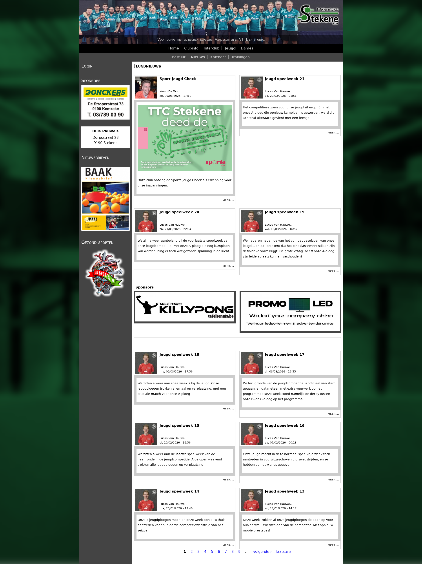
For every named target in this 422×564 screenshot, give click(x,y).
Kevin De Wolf (170, 91)
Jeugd (230, 48)
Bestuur (179, 57)
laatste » (283, 551)
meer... (228, 200)
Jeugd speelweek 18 (179, 354)
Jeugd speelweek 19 (284, 212)
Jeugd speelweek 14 (179, 491)
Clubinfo (191, 48)
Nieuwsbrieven (95, 157)
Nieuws (198, 57)
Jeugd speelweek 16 (284, 425)
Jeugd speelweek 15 (179, 425)
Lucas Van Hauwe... (279, 91)
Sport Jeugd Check (178, 79)
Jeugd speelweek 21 (284, 79)
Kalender (218, 57)
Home (173, 48)
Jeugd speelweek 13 (284, 491)
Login (87, 66)
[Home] (211, 22)
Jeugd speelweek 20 (179, 212)
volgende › (262, 551)
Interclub (211, 48)
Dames (247, 48)
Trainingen (240, 57)
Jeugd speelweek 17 (284, 354)
